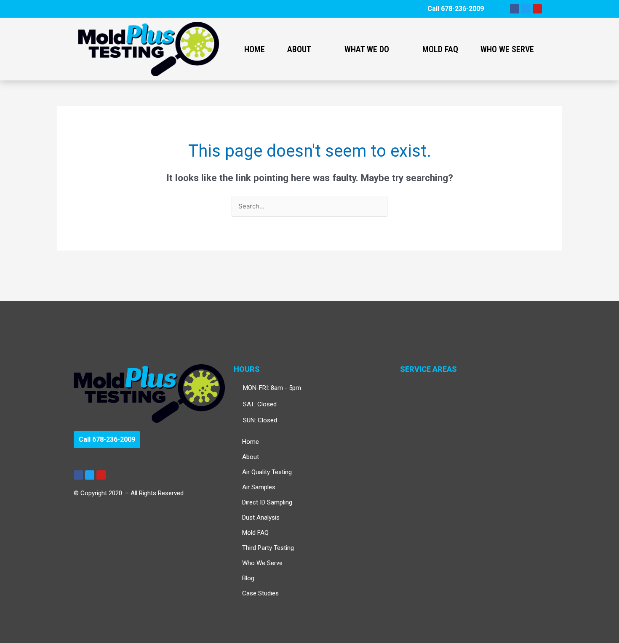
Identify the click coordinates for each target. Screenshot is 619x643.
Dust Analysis (261, 517)
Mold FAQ (440, 49)
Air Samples (258, 487)
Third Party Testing (268, 548)
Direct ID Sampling (267, 502)
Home (254, 49)
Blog (248, 578)
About (299, 49)
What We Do (366, 49)
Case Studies (260, 593)
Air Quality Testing (267, 472)
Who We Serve (507, 49)
